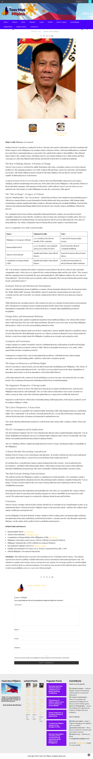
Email (16, 639)
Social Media (75, 22)
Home (6, 22)
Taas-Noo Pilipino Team (36, 585)
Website (17, 648)
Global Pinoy (8, 27)
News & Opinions (54, 31)
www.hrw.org (29, 532)
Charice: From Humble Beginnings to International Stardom (41, 702)
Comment (18, 605)
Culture (14, 22)
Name (17, 630)
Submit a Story (21, 27)
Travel (41, 22)
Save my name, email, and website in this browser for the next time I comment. (41, 658)
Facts (23, 22)
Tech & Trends (61, 22)
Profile (50, 22)
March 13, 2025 (37, 31)
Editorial (46, 31)
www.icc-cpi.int (40, 546)
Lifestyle (32, 22)
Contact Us (34, 27)
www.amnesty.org (32, 534)
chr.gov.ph (53, 537)
